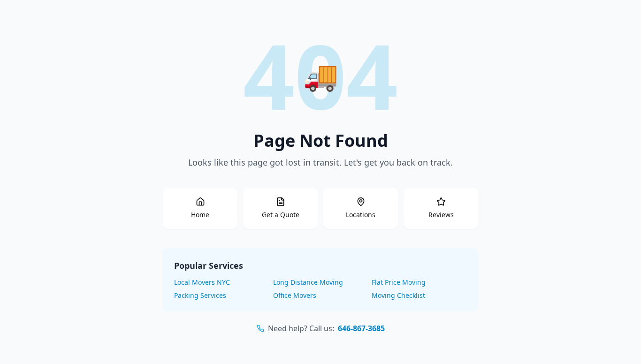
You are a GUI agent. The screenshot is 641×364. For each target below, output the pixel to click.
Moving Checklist (398, 295)
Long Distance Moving (308, 282)
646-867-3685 (361, 328)
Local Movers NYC (202, 282)
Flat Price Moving (399, 282)
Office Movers (294, 295)
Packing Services (200, 295)
